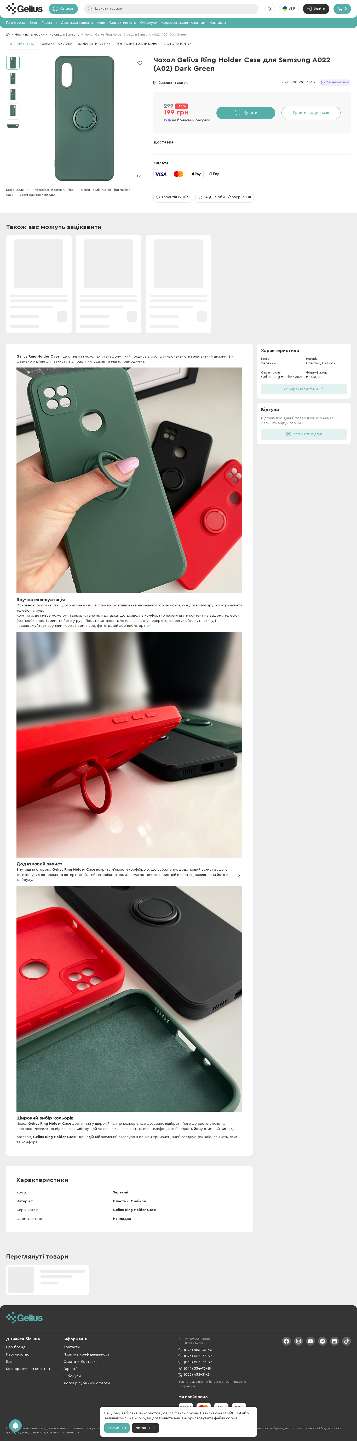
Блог (34, 23)
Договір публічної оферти (87, 1383)
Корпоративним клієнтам (183, 23)
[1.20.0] (24, 9)
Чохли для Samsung (64, 34)
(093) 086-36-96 (198, 1356)
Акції (101, 23)
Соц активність (122, 23)
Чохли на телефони (29, 34)
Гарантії (70, 1369)
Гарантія (49, 23)
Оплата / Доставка (80, 1362)
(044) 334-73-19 (197, 1368)
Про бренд (15, 23)
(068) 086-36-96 (198, 1362)
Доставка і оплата (77, 23)
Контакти (218, 23)
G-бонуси (148, 23)
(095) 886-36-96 (198, 1350)
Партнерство (18, 1354)
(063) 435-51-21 (197, 1374)
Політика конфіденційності (87, 1354)
